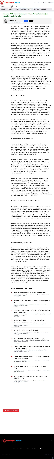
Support (40, 448)
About (13, 448)
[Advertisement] (27, 399)
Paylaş (26, 21)
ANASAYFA (3, 9)
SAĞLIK (17, 9)
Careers (27, 448)
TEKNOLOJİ (36, 9)
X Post (31, 21)
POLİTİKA (23, 9)
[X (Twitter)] (51, 441)
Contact (34, 448)
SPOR (29, 9)
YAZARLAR (43, 9)
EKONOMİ (11, 9)
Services (20, 448)
